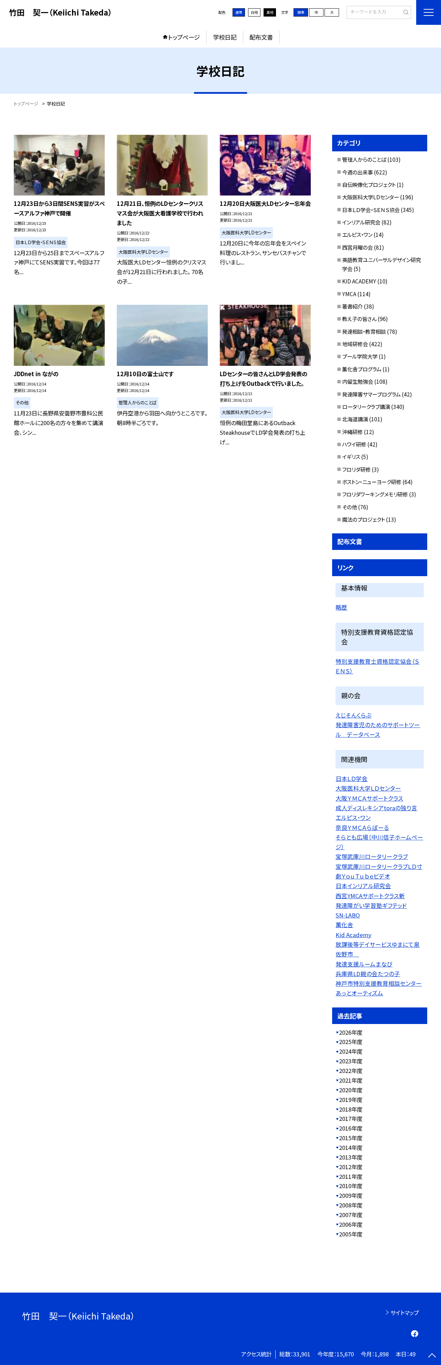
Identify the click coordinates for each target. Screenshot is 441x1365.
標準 (300, 12)
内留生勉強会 (357, 381)
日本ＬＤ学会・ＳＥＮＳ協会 (371, 209)
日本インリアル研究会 (363, 886)
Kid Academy (353, 935)
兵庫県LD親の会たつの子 (368, 974)
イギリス (351, 456)
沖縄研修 (352, 431)
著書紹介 (352, 306)
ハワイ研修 (354, 444)
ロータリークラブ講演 (366, 406)
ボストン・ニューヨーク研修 (371, 481)
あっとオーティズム (359, 993)
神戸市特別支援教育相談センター (379, 983)
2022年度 (350, 1070)
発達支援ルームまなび (364, 964)
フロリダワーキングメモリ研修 (375, 494)
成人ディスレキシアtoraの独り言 (376, 808)
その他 (349, 507)
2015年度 (350, 1138)
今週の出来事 (357, 172)
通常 (238, 12)
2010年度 (350, 1186)
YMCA (349, 294)
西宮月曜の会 (357, 247)
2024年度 (350, 1051)
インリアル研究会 (361, 222)
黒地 (269, 12)
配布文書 (261, 37)
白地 (254, 12)
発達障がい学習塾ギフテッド (371, 905)
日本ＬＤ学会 (352, 778)
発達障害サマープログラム (371, 394)
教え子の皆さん (359, 318)
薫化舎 (344, 925)
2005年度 (350, 1234)
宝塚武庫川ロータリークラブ (372, 856)
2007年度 (350, 1215)
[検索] (405, 12)
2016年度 (350, 1128)
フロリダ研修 (356, 469)
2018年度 (350, 1109)
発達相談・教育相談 (364, 331)
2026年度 (350, 1032)
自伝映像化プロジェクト (369, 184)
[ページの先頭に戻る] (432, 1356)
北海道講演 (355, 419)
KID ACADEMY (359, 281)
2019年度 (350, 1099)
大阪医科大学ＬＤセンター (368, 788)
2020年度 (350, 1090)
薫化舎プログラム (361, 369)
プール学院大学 (360, 356)
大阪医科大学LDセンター (370, 197)
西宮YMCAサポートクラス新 (370, 896)
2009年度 (350, 1195)
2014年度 (350, 1147)
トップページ (184, 37)
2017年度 (350, 1118)
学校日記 (224, 37)
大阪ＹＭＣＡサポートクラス (369, 798)
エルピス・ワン (357, 234)
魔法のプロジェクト (363, 519)
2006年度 (350, 1224)
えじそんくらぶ (353, 715)
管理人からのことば (364, 159)
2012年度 (350, 1167)
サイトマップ (404, 1312)
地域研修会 (355, 344)
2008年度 (350, 1205)
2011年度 (350, 1176)
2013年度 (350, 1157)
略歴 (341, 607)
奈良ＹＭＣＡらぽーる (362, 827)
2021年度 (350, 1080)
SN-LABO (348, 915)
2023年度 (350, 1061)
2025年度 (350, 1041)
